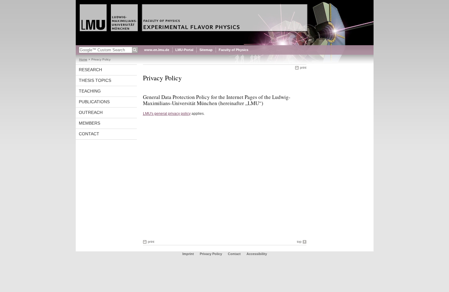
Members (89, 123)
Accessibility (256, 254)
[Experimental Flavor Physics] (225, 44)
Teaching (90, 91)
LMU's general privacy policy (167, 113)
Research (90, 69)
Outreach (91, 112)
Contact (89, 133)
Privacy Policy (211, 254)
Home (83, 59)
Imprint (188, 254)
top (299, 241)
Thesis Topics (95, 80)
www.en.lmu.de (156, 50)
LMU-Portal (184, 50)
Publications (94, 101)
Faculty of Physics (233, 50)
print (303, 67)
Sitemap (206, 50)
